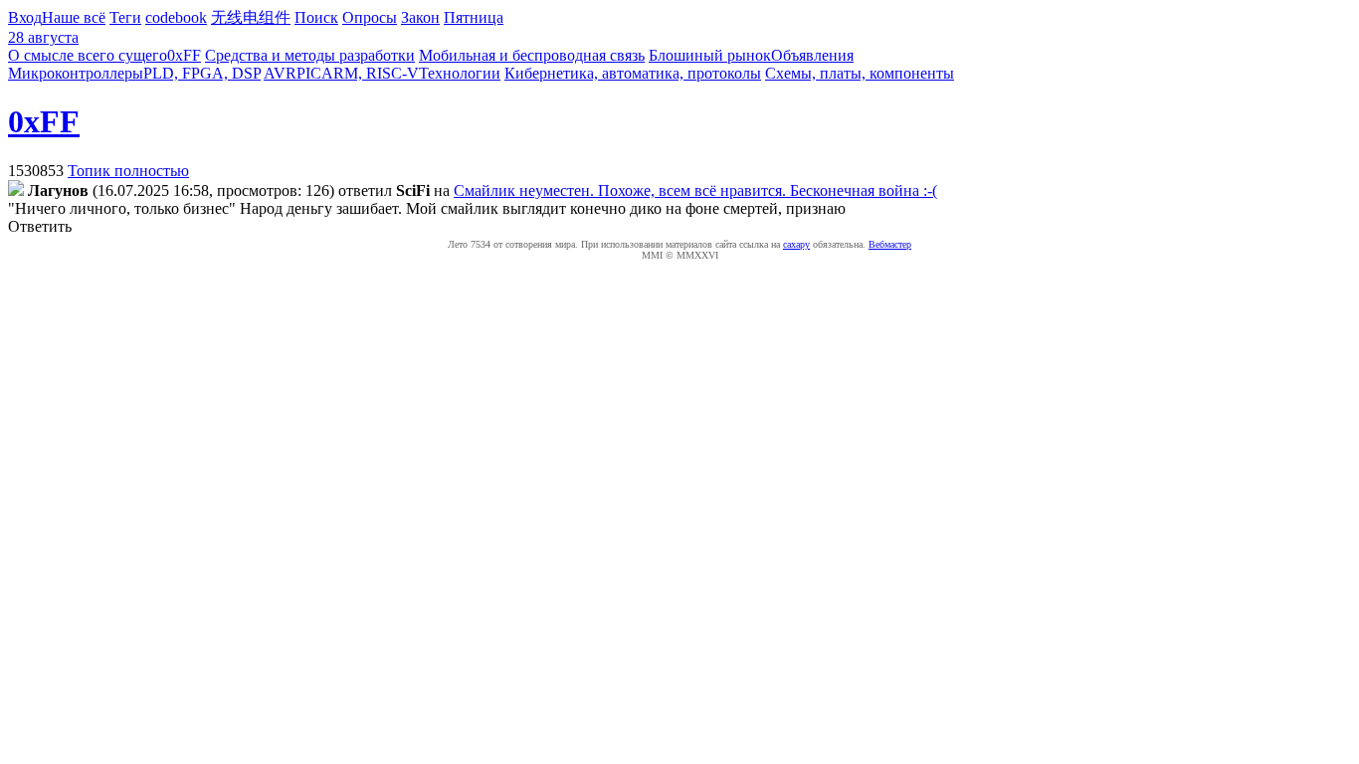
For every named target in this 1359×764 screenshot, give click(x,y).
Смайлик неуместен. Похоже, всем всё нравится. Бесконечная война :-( (695, 190)
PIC (308, 73)
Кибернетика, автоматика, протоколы (632, 73)
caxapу (796, 244)
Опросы (369, 17)
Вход (25, 17)
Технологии (459, 73)
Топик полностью (128, 170)
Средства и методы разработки (310, 55)
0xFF (184, 55)
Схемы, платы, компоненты (859, 73)
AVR (280, 73)
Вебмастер (890, 244)
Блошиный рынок (710, 55)
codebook (176, 17)
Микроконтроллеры (75, 73)
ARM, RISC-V (370, 73)
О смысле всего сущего (87, 55)
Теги (125, 17)
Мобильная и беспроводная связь (532, 55)
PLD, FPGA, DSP (202, 73)
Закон (420, 17)
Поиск (316, 17)
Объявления (812, 55)
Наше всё (73, 17)
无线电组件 (251, 17)
